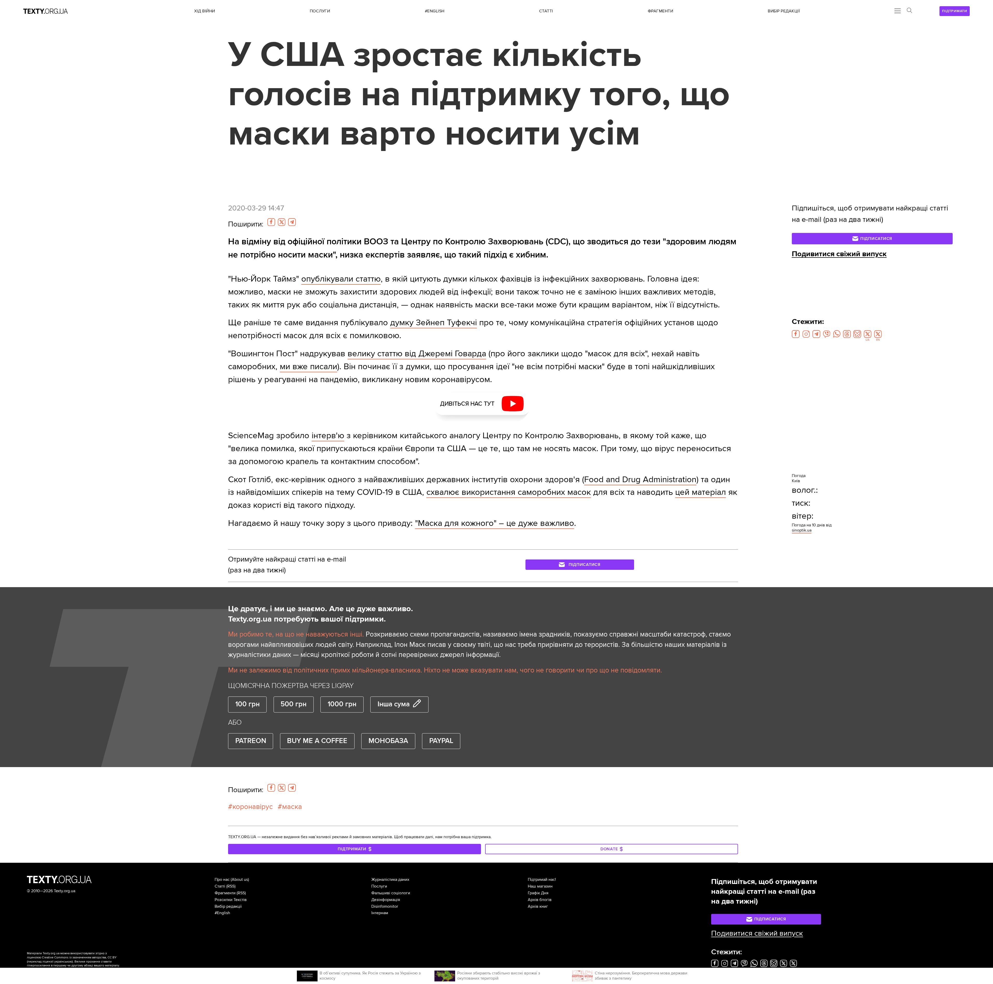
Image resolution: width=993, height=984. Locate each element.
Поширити (245, 224)
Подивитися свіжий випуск (839, 254)
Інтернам (379, 912)
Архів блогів (540, 899)
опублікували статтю (341, 279)
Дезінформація (385, 899)
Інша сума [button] (394, 704)
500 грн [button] (293, 704)
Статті (220, 886)
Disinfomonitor (384, 906)
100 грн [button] (247, 704)
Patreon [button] (250, 741)
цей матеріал (700, 492)
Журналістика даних (390, 879)
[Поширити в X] (281, 222)
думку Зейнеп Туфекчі (433, 322)
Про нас (222, 879)
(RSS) (231, 886)
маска (292, 806)
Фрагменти (225, 893)
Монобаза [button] (388, 741)
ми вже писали (308, 366)
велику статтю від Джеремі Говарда (417, 353)
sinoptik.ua (801, 530)
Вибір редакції (228, 906)
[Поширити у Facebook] (271, 222)
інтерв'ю (328, 435)
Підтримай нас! (542, 879)
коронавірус (252, 806)
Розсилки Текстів (231, 899)
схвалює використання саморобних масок (508, 492)
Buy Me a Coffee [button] (317, 741)
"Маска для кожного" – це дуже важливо (494, 523)
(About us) (240, 879)
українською (63, 962)
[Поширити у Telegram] (292, 222)
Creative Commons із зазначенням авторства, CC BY (79, 957)
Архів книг (538, 906)
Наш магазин (540, 886)
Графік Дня (538, 893)
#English (222, 912)
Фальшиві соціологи (390, 893)
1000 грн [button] (342, 704)
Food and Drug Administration (640, 479)
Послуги (379, 886)
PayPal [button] (441, 741)
